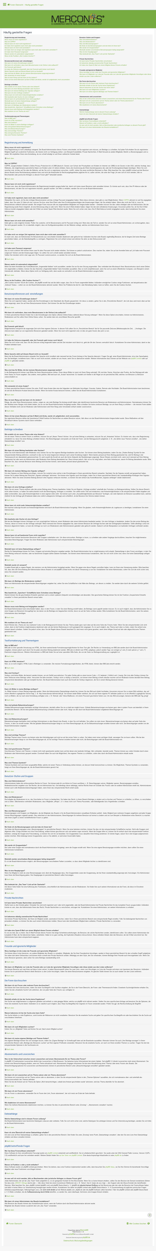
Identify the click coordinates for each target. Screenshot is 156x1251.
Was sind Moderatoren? (87, 42)
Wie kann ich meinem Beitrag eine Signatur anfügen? (22, 91)
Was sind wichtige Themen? (14, 131)
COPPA (126, 200)
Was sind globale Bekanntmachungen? (18, 127)
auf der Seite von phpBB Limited (70, 1155)
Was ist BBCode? (10, 118)
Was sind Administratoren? (88, 39)
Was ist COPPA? (10, 42)
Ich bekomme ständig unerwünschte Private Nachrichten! (98, 63)
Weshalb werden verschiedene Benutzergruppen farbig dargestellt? (101, 50)
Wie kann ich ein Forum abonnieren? (91, 103)
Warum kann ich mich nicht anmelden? (17, 48)
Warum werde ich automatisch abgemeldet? (19, 54)
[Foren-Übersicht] (78, 19)
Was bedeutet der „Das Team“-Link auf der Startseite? (97, 54)
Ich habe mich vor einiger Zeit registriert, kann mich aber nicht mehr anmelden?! (31, 50)
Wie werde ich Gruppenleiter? (89, 48)
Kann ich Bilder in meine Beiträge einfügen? (19, 124)
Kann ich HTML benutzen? (13, 120)
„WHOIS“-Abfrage (21, 1183)
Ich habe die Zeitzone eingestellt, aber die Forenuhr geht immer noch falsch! (30, 69)
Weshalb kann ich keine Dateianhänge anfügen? (21, 101)
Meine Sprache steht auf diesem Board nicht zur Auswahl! (24, 71)
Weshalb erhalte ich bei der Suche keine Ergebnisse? (97, 85)
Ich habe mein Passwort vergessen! (16, 52)
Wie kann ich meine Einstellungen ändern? (19, 63)
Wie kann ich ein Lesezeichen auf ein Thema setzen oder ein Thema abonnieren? (106, 101)
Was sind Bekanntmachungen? (15, 129)
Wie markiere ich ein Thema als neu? (17, 111)
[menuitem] (136, 1223)
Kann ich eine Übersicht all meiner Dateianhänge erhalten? (99, 114)
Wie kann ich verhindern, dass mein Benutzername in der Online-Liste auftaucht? (31, 65)
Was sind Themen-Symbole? (14, 135)
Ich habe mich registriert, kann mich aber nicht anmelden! (23, 46)
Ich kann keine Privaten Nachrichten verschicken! (95, 61)
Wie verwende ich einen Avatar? (15, 75)
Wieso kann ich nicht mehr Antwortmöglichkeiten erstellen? (24, 95)
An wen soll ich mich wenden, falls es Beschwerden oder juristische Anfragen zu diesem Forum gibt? (112, 125)
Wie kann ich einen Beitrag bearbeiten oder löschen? (22, 89)
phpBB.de (8, 361)
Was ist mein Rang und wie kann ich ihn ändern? (21, 77)
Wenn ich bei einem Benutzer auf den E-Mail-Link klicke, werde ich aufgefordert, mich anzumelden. (37, 79)
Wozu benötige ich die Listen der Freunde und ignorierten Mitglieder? (102, 72)
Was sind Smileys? (11, 122)
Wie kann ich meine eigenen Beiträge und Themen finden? (98, 92)
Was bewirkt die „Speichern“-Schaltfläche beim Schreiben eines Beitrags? (29, 107)
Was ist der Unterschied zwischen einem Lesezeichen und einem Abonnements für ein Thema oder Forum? (115, 99)
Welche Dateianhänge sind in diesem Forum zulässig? (97, 112)
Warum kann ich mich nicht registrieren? (18, 44)
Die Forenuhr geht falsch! (13, 67)
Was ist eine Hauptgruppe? (88, 52)
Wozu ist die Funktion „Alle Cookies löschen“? (20, 56)
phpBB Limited (136, 358)
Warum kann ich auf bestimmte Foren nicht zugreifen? (22, 99)
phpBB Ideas (110, 1167)
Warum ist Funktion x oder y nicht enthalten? (94, 123)
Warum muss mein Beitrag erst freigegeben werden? (22, 109)
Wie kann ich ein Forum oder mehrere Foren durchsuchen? (99, 83)
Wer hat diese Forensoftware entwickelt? (92, 121)
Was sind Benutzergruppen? (88, 44)
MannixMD (84, 1230)
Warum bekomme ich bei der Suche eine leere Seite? (97, 87)
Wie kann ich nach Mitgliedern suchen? (92, 89)
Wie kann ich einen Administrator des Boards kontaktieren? (98, 127)
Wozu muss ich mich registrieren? (16, 39)
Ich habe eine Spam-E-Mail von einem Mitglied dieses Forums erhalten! (103, 65)
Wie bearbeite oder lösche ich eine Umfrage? (20, 97)
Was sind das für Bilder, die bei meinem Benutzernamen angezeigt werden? (30, 73)
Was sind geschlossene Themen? (16, 133)
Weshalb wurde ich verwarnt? (14, 103)
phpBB (71, 1234)
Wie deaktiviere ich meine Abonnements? (93, 105)
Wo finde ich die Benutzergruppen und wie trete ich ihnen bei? (100, 46)
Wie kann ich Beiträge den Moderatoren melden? (21, 105)
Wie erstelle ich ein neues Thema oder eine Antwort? (22, 87)
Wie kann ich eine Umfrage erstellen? (17, 93)
